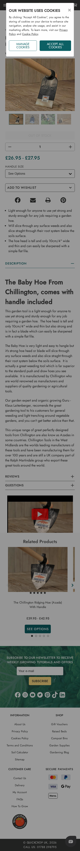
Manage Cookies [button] (22, 45)
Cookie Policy (30, 34)
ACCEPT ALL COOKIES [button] (55, 45)
